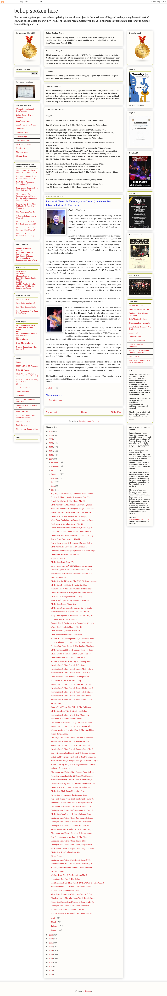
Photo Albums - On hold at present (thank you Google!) (27, 375)
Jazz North (20, 129)
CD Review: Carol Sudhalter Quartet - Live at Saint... (71, 607)
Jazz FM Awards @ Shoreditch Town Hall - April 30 (71, 913)
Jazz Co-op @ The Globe (26, 125)
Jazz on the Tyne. (23, 288)
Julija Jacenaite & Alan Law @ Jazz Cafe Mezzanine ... (72, 588)
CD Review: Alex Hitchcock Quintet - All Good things (72, 649)
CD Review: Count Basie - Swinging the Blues (69, 585)
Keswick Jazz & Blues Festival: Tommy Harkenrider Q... (73, 688)
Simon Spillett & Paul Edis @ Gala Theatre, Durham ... (72, 867)
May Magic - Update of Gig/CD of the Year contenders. (72, 493)
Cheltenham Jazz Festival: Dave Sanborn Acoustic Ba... (72, 772)
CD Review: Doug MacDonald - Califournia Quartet (71, 504)
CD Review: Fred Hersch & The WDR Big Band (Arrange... (74, 581)
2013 (51, 954)
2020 (51, 455)
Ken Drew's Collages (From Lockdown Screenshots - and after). (26, 258)
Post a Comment (55, 400)
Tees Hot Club (21, 148)
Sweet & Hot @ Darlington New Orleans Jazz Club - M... (73, 623)
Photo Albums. (22, 339)
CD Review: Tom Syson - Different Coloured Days (71, 814)
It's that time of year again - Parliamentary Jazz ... (70, 795)
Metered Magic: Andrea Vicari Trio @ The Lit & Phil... (72, 730)
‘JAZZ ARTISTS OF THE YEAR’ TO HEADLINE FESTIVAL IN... (78, 882)
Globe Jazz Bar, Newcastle (139, 323)
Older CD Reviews (23, 370)
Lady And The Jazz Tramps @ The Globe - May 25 (71, 531)
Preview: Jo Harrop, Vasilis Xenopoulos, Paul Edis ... (71, 497)
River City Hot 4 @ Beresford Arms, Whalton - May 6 (72, 829)
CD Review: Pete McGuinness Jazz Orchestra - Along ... (73, 535)
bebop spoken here (36, 10)
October (54, 470)
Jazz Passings (21, 136)
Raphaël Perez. (22, 254)
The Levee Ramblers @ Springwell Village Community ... (73, 508)
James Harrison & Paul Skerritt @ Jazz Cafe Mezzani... (72, 776)
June (53, 486)
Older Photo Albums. (24, 252)
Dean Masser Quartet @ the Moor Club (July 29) (27, 189)
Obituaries (20, 396)
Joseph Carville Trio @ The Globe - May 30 (68, 501)
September (55, 474)
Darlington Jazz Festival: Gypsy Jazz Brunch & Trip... (72, 818)
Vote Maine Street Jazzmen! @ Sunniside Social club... (72, 573)
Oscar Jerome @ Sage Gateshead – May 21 (67, 596)
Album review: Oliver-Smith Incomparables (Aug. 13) (26, 229)
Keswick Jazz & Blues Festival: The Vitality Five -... (71, 714)
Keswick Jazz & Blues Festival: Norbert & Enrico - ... (71, 741)
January (54, 930)
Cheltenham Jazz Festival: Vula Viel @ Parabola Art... (72, 806)
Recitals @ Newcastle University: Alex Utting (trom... (71, 661)
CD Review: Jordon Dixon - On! (63, 604)
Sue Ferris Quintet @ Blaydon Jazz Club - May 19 (70, 611)
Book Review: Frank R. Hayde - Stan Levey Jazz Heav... (73, 848)
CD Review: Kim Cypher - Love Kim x (66, 852)
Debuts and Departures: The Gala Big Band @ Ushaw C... (73, 756)
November (55, 466)
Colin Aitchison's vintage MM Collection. (26, 334)
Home (84, 411)
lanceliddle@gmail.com (139, 519)
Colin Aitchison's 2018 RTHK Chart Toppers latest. (25, 327)
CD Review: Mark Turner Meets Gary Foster (68, 791)
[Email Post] (56, 387)
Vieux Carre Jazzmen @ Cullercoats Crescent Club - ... (72, 894)
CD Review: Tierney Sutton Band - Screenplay (69, 516)
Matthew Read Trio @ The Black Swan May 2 (69, 875)
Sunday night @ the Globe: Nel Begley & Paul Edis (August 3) (26, 206)
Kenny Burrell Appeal (59, 733)
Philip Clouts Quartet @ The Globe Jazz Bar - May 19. (72, 615)
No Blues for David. (59, 871)
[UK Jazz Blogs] (29, 62)
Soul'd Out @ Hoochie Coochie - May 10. (67, 718)
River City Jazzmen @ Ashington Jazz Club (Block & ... (73, 592)
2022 (51, 447)
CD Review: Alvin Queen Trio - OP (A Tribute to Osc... (73, 787)
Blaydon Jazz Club (136, 305)
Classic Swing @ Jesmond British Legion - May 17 (71, 653)
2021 (51, 451)
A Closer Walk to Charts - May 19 (64, 619)
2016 (51, 942)
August (54, 478)
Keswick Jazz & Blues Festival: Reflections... (68, 665)
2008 (51, 974)
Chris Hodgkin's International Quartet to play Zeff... (71, 676)
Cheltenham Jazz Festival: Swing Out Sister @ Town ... (72, 722)
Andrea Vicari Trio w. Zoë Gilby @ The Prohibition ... (72, 707)
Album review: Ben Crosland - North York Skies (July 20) (27, 171)
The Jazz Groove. (22, 276)
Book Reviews (21, 425)
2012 (51, 958)
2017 (51, 938)
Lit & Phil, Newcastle (137, 341)
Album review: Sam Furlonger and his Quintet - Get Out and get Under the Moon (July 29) (26, 197)
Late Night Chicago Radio (26, 307)
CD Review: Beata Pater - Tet (62, 562)
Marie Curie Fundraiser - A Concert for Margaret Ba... (72, 520)
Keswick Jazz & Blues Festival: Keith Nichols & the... (72, 672)
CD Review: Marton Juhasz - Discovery (66, 634)
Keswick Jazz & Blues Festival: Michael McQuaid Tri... (72, 745)
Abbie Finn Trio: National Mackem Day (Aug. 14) (25, 235)
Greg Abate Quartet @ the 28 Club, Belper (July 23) (26, 177)
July (53, 482)
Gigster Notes (56, 856)
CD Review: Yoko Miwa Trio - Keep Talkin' (68, 657)
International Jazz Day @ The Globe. (65, 879)
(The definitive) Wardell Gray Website (25, 110)
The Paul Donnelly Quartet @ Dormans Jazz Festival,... (72, 886)
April (53, 918)
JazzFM (19, 282)
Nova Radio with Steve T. (25, 303)
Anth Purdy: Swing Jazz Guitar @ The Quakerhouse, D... (73, 802)
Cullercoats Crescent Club (139, 309)
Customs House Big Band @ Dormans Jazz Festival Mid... (73, 783)
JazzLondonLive (22, 140)
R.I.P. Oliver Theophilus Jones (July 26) (25, 183)
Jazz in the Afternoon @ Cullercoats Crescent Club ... (71, 543)
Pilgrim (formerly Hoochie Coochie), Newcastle (139, 351)
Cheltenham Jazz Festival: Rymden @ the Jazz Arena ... (72, 833)
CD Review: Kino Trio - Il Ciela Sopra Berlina (69, 711)
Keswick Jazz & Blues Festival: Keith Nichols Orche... (72, 699)
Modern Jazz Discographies (27, 429)
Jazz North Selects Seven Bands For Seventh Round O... (72, 798)
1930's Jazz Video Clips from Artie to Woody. (25, 416)
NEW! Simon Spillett (24, 144)
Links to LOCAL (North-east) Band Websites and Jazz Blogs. (27, 382)
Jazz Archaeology (23, 121)
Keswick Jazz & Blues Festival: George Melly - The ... (72, 669)
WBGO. (19, 280)
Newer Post (51, 411)
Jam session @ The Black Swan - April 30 (67, 909)
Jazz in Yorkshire (22, 392)
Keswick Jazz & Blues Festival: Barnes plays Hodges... (72, 726)
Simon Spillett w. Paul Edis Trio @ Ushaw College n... (72, 863)
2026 (51, 431)
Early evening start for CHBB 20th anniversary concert (72, 565)
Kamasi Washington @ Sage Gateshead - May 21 (70, 600)
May (53, 489)
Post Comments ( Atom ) (89, 421)
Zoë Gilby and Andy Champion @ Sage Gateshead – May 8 (74, 760)
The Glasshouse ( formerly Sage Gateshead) (139, 361)
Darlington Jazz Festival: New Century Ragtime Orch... (72, 844)
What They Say (22, 411)
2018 (51, 934)
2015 (51, 946)
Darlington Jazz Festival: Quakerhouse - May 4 (69, 840)
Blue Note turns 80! (58, 577)
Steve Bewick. (21, 271)
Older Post (116, 411)
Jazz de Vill (20, 273)
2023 (51, 443)
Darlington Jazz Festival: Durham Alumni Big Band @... (73, 810)
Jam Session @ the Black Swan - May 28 (67, 523)
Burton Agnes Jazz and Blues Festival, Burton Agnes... (72, 527)
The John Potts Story (24, 421)
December (55, 462)
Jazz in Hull (133, 333)
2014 (51, 950)
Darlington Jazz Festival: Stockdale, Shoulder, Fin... (71, 825)
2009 (51, 970)
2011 (51, 962)
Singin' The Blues (58, 558)
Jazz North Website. (24, 388)
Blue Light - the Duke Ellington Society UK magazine (72, 737)
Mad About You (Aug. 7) (25, 212)
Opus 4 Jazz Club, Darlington (136, 346)
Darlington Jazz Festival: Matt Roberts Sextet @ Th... (71, 860)
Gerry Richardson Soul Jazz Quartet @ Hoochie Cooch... (73, 753)
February (55, 926)
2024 (51, 439)
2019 (51, 458)
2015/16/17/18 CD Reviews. (27, 366)
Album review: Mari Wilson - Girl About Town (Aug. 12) (27, 223)
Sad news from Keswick (60, 768)
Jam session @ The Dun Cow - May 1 (65, 890)
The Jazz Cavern (22, 299)
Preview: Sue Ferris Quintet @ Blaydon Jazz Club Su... (72, 646)
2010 (51, 966)
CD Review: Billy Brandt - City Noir (65, 630)
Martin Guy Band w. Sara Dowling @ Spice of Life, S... (72, 902)
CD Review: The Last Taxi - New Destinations (69, 546)
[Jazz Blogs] (142, 62)
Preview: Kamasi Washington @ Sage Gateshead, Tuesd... (73, 638)
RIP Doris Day (56, 703)
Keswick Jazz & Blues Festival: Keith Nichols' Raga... (72, 691)
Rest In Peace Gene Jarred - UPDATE (65, 539)
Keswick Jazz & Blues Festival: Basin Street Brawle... (72, 684)
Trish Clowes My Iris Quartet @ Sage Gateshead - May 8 (73, 764)
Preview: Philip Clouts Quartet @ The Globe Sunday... (72, 642)
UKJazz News (21, 156)
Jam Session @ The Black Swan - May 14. (67, 680)
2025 (51, 435)
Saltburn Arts (134, 356)
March (54, 922)
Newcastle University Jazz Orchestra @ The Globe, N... (72, 779)
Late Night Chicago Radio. (26, 278)
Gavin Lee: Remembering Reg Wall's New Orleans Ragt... (73, 550)
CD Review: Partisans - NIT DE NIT (65, 554)
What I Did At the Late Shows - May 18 (66, 627)
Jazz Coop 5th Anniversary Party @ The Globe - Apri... (72, 837)
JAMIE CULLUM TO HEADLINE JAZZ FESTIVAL (72, 512)
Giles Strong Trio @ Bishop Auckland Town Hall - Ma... (73, 569)
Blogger (88, 991)
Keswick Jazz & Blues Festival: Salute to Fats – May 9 (72, 749)
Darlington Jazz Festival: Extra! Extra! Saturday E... (71, 905)
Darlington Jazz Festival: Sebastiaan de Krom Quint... (71, 821)
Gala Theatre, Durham (138, 319)
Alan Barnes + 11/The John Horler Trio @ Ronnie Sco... (73, 898)
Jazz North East (22, 133)
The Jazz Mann (22, 152)
